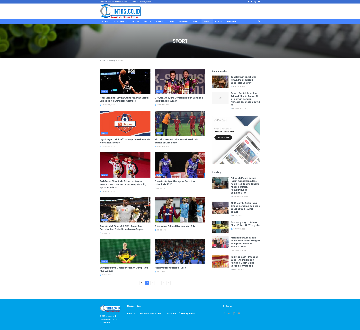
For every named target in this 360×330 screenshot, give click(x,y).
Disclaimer (133, 2)
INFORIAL (231, 21)
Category (111, 60)
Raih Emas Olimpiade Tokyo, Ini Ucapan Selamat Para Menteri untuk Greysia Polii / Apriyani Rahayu (123, 184)
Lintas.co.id (111, 316)
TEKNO (196, 21)
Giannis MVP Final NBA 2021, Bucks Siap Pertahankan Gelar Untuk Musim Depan (121, 227)
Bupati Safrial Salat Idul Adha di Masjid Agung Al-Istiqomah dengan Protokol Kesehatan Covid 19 (245, 99)
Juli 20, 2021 (106, 275)
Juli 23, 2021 (161, 230)
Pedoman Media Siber (117, 2)
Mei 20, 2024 (237, 215)
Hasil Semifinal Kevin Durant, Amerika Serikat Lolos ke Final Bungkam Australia (124, 99)
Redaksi (103, 2)
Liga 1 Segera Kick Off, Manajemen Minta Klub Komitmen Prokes (125, 141)
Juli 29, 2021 (161, 188)
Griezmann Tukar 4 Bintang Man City (175, 226)
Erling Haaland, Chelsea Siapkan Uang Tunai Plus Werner (124, 269)
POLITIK (148, 21)
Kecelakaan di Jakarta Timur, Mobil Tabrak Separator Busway (243, 80)
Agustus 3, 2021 (108, 191)
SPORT (207, 21)
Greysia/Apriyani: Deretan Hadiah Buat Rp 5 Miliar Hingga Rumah (179, 99)
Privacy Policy (145, 2)
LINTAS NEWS (118, 21)
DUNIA (171, 21)
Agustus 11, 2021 (239, 229)
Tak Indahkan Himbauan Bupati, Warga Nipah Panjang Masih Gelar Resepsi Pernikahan (244, 261)
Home (105, 21)
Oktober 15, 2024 (239, 250)
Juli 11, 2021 (160, 272)
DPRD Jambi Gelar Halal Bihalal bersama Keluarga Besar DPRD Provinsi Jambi (245, 207)
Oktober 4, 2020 (239, 109)
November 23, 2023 (240, 196)
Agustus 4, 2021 (162, 105)
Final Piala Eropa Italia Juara (170, 267)
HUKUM (159, 21)
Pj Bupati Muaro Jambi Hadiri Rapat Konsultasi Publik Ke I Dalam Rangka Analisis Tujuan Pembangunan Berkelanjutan (245, 185)
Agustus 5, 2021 (108, 105)
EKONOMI (183, 21)
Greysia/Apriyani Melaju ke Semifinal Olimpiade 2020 (175, 183)
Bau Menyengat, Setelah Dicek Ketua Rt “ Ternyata (245, 224)
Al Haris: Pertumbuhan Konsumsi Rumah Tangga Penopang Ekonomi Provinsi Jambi (245, 242)
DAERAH (135, 21)
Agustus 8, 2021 (238, 86)
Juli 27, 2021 (106, 233)
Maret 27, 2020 (238, 269)
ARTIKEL (219, 21)
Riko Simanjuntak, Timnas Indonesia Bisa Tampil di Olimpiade (177, 141)
